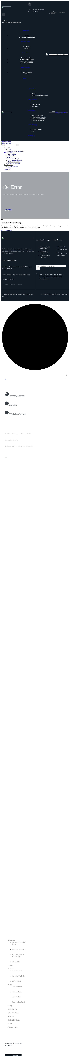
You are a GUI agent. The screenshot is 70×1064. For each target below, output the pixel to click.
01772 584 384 (10, 279)
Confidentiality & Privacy (48, 294)
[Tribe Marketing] (6, 141)
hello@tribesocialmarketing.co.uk (21, 274)
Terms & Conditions (62, 294)
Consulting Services (17, 396)
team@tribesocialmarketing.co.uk (24, 446)
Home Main (8, 209)
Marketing (13, 405)
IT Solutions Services (17, 414)
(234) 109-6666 (13, 440)
